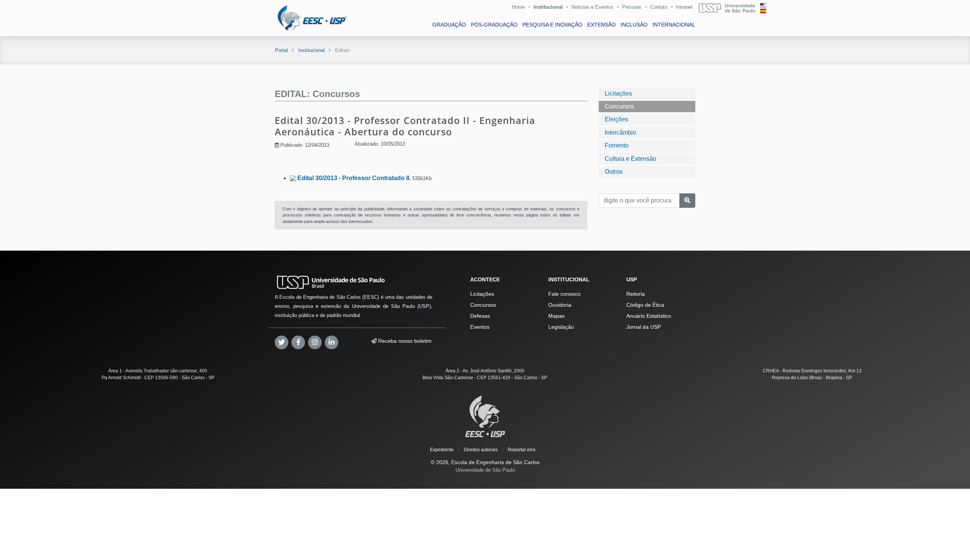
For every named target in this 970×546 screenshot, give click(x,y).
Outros (614, 171)
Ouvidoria (559, 305)
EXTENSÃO (601, 25)
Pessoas (631, 7)
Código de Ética (645, 305)
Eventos (480, 327)
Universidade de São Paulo (485, 470)
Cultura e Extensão (630, 158)
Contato (658, 7)
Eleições (616, 119)
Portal (281, 50)
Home (518, 7)
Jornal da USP (643, 327)
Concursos (619, 106)
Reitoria (635, 294)
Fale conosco (564, 294)
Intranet (684, 7)
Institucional (548, 7)
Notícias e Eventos (592, 7)
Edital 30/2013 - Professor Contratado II (353, 178)
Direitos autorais (481, 449)
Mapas (556, 316)
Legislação (561, 327)
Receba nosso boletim (404, 341)
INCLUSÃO (634, 25)
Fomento (617, 145)
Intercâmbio (620, 132)
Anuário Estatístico (648, 316)
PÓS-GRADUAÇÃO (494, 25)
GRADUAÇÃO (449, 25)
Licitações (618, 93)
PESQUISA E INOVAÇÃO (552, 25)
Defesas (480, 316)
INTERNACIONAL (673, 25)
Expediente (442, 449)
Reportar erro (521, 449)
